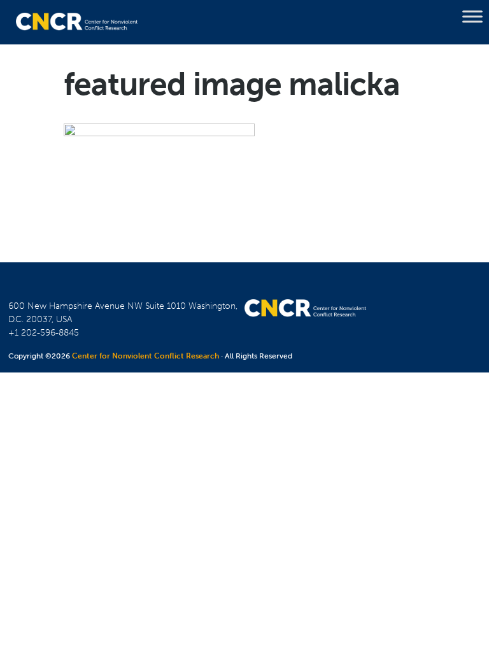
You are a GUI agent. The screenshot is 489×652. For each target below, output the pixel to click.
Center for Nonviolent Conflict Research (145, 355)
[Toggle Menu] (472, 17)
